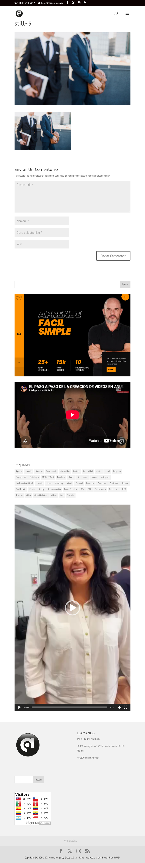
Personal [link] (79, 483)
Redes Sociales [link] (70, 489)
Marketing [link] (59, 483)
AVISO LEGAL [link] (70, 840)
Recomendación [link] (54, 489)
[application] (72, 608)
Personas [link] (90, 483)
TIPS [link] (124, 489)
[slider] (69, 707)
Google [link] (71, 477)
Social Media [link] (100, 489)
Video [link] (28, 495)
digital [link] (98, 471)
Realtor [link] (32, 489)
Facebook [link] (61, 477)
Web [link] (62, 495)
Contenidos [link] (65, 471)
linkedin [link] (39, 483)
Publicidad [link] (114, 483)
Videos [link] (54, 495)
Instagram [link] (105, 477)
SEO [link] (89, 489)
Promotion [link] (102, 483)
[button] (72, 607)
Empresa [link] (117, 471)
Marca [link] (48, 483)
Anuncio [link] (28, 471)
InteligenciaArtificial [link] (24, 483)
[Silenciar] (119, 707)
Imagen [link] (94, 477)
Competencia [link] (51, 471)
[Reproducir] (19, 707)
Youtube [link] (70, 495)
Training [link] (19, 495)
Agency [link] (19, 471)
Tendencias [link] (113, 489)
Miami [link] (69, 483)
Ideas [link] (85, 477)
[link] (67, 2)
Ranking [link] (125, 483)
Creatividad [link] (88, 471)
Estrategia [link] (34, 477)
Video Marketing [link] (40, 495)
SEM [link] (82, 489)
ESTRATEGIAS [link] (48, 477)
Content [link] (76, 471)
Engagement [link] (21, 477)
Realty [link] (41, 489)
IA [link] (78, 477)
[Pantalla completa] (125, 707)
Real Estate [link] (21, 489)
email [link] (107, 471)
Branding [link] (38, 471)
